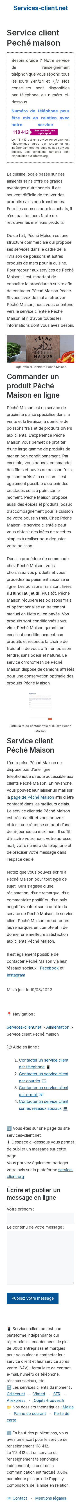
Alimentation (57, 1027)
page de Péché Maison (32, 797)
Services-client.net (40, 8)
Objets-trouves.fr (49, 1400)
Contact (20, 1498)
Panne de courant (30, 1413)
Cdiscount (16, 1394)
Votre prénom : (20, 1209)
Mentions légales (50, 1498)
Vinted (39, 1394)
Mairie (68, 1407)
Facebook (49, 968)
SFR (56, 1394)
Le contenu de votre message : (35, 1227)
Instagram (16, 975)
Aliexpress (16, 1400)
